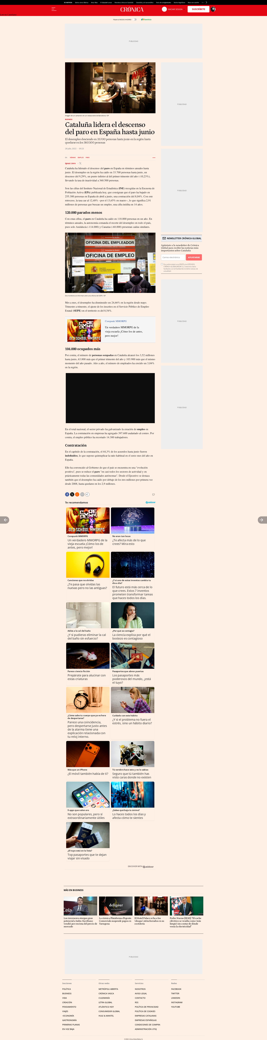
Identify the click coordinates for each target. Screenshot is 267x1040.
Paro (88, 157)
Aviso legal (141, 993)
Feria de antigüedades (163, 2)
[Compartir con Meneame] (77, 494)
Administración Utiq (146, 1029)
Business (68, 119)
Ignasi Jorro (70, 163)
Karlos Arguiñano (179, 2)
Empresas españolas (146, 1020)
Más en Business (73, 890)
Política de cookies (145, 1011)
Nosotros (140, 989)
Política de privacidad (146, 1006)
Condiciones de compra (147, 1024)
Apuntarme (194, 257)
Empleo (81, 157)
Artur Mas (94, 2)
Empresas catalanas (145, 1015)
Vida (64, 998)
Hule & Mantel (106, 1015)
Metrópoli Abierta (108, 989)
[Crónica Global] (133, 9)
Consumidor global (109, 1011)
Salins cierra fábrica (81, 2)
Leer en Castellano (8, 14)
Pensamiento (69, 1006)
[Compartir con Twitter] (72, 494)
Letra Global (105, 1002)
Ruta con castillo (193, 2)
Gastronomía (69, 1020)
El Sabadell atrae (106, 2)
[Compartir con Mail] (82, 494)
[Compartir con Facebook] (67, 494)
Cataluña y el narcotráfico (144, 2)
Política (66, 989)
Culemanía (104, 998)
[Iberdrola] (146, 19)
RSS (136, 1002)
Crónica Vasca (106, 993)
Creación (67, 1002)
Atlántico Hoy (106, 1006)
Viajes (65, 1011)
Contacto (140, 998)
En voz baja (68, 1029)
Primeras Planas (71, 1024)
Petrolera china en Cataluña (124, 2)
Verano (73, 157)
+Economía (68, 1015)
